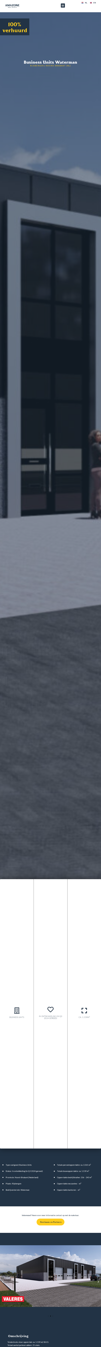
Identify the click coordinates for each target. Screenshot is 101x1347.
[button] (2, 1281)
